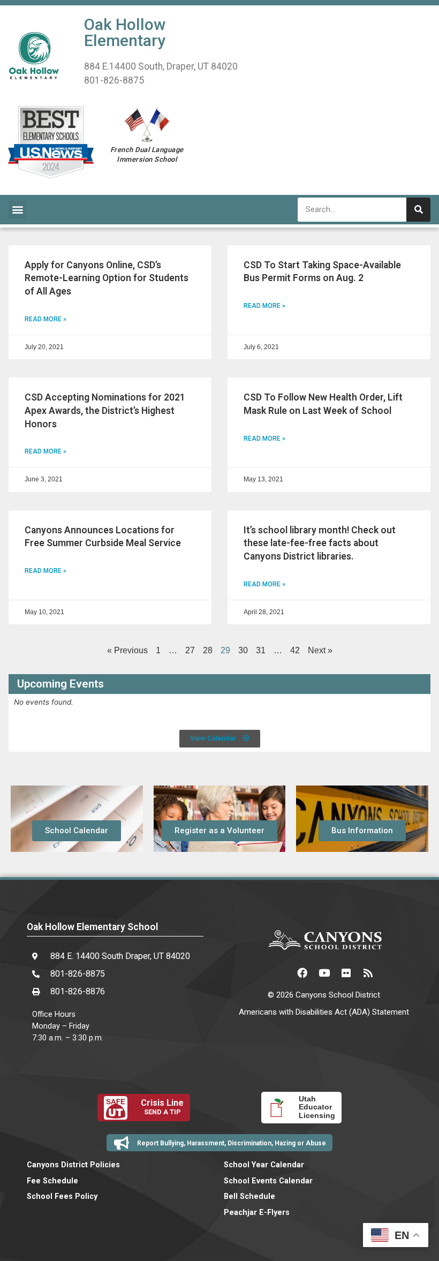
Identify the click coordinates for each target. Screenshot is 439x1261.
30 (243, 650)
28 (208, 650)
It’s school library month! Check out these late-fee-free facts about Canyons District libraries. (320, 543)
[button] (17, 209)
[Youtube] (324, 972)
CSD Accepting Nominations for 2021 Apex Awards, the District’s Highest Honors (105, 410)
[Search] (418, 210)
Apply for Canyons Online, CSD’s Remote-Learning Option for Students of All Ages (106, 278)
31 (261, 650)
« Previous (127, 650)
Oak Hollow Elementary (124, 32)
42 (295, 650)
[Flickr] (346, 972)
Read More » (45, 319)
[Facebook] (302, 972)
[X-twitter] (280, 972)
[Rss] (368, 972)
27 (190, 650)
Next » (320, 650)
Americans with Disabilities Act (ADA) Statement (324, 1012)
